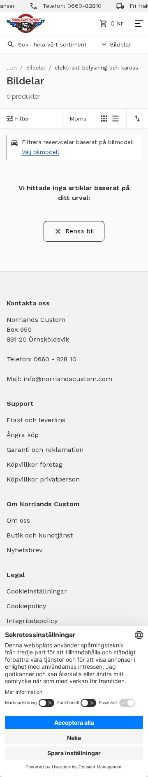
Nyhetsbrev (24, 550)
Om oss (18, 520)
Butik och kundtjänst (40, 535)
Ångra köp (23, 435)
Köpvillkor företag (34, 464)
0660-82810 (81, 5)
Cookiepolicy (26, 606)
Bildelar (120, 44)
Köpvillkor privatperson (43, 479)
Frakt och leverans (36, 420)
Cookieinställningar (37, 591)
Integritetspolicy (32, 621)
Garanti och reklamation (45, 450)
